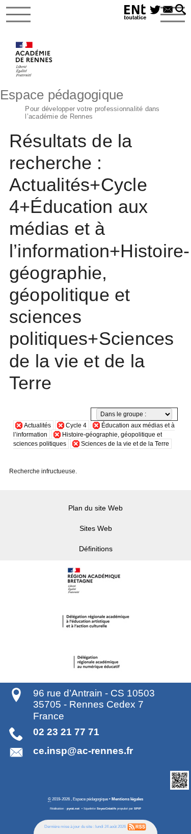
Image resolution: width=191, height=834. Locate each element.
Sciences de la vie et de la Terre (125, 443)
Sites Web (95, 528)
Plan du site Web (95, 508)
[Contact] (167, 10)
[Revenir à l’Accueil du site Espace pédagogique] (34, 59)
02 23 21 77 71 (66, 732)
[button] (180, 10)
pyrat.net (73, 808)
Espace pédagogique (80, 103)
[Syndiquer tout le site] (137, 826)
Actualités (37, 425)
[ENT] (135, 13)
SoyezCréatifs (106, 808)
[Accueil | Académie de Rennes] (96, 580)
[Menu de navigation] (18, 15)
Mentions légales (127, 798)
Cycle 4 (76, 425)
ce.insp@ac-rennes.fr (83, 750)
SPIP (137, 808)
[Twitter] (155, 10)
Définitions (96, 549)
